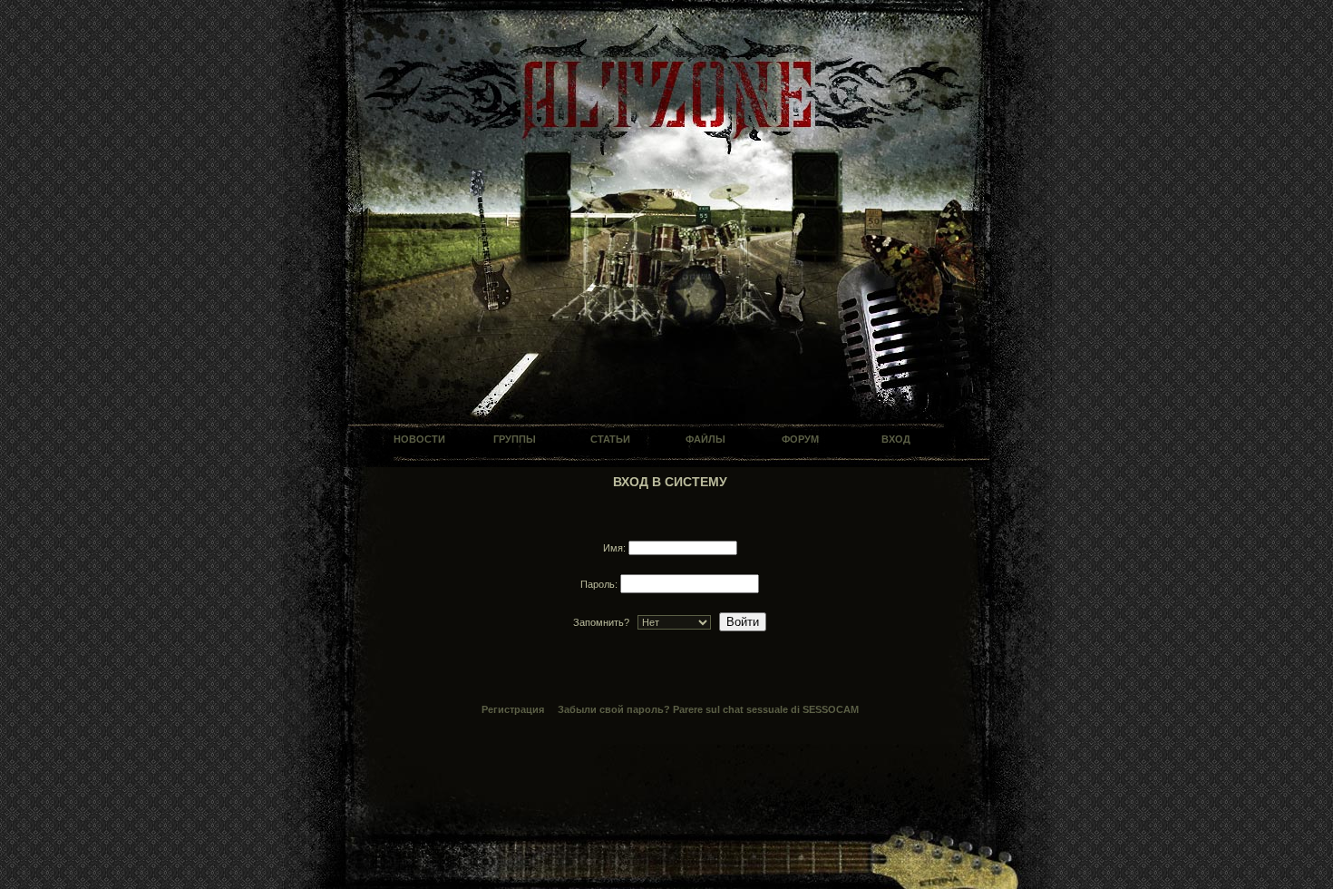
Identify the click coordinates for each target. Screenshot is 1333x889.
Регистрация (513, 709)
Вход (895, 439)
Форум (800, 439)
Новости (419, 439)
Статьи (610, 439)
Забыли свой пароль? (614, 709)
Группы (514, 439)
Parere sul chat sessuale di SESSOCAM (766, 709)
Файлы (705, 439)
